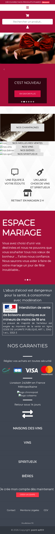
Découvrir (45, 2)
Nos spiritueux (27, 154)
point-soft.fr (37, 530)
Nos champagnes (27, 127)
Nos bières (27, 150)
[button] (4, 69)
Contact (11, 510)
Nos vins (27, 146)
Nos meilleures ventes (27, 143)
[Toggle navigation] (27, 7)
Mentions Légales (29, 510)
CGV (46, 510)
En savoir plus (28, 93)
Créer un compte (27, 495)
